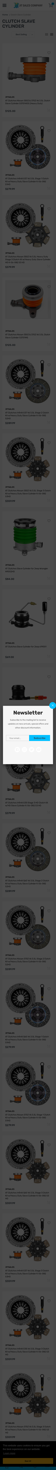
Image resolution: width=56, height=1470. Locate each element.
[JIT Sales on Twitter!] (31, 749)
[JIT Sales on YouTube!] (38, 749)
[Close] (52, 705)
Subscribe (39, 738)
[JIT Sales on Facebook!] (17, 749)
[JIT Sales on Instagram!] (24, 749)
